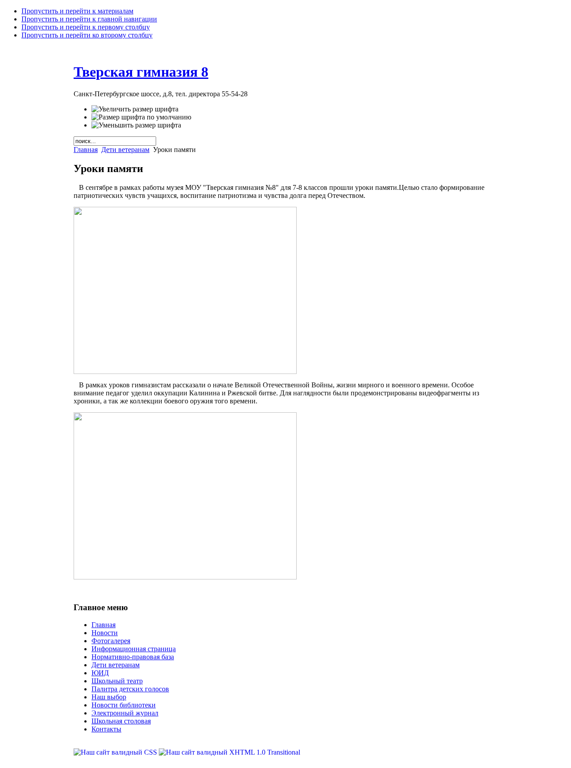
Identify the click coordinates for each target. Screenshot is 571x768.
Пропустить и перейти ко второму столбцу (87, 35)
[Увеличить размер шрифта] (134, 109)
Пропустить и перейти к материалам (77, 11)
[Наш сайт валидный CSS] (116, 752)
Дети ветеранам (125, 149)
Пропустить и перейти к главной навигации (89, 19)
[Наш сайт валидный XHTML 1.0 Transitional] (229, 752)
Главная (86, 149)
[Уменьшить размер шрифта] (136, 125)
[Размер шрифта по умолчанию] (141, 117)
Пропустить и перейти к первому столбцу (85, 27)
